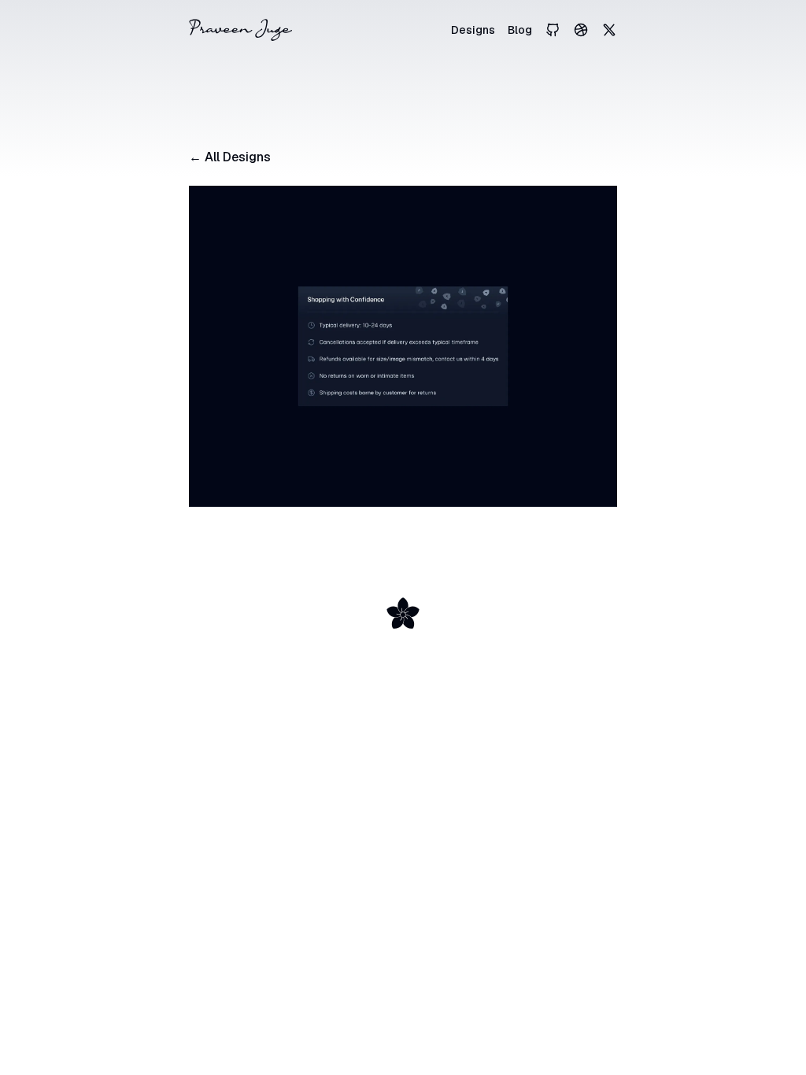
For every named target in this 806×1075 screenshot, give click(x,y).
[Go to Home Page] (240, 30)
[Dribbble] (581, 30)
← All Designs (230, 157)
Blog (520, 30)
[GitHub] (552, 30)
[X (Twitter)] (609, 30)
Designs (473, 30)
